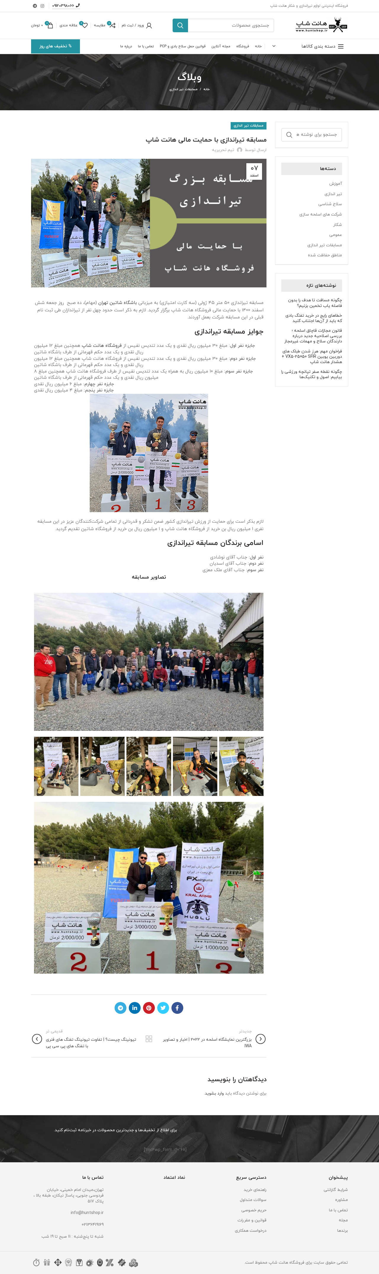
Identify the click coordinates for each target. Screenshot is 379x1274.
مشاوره (341, 1200)
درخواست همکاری (250, 1230)
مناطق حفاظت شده (325, 255)
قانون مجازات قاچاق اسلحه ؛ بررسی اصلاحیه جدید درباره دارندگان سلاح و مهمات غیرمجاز (313, 336)
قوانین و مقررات (251, 1220)
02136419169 (93, 1225)
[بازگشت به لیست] (148, 1039)
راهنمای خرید (255, 1190)
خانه (206, 89)
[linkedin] (135, 1008)
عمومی (335, 235)
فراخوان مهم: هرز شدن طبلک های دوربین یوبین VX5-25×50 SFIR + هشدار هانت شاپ (312, 357)
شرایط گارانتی (336, 1190)
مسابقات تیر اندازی (183, 89)
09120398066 (63, 6)
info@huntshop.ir (87, 1213)
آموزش (335, 184)
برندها (342, 1230)
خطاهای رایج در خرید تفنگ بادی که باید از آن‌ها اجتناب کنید (313, 318)
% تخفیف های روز (55, 46)
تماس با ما (338, 1210)
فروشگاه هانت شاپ (102, 345)
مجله (343, 1220)
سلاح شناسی (330, 204)
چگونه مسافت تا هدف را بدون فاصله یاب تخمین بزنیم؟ (315, 303)
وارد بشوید (214, 1093)
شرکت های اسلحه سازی (320, 214)
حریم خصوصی (253, 1210)
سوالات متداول (253, 1200)
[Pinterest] (149, 1008)
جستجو (180, 25)
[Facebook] (177, 1008)
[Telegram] (35, 6)
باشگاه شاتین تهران (117, 303)
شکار (337, 225)
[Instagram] (42, 6)
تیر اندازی (333, 194)
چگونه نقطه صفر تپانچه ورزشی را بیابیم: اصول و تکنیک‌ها (311, 374)
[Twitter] (163, 1008)
